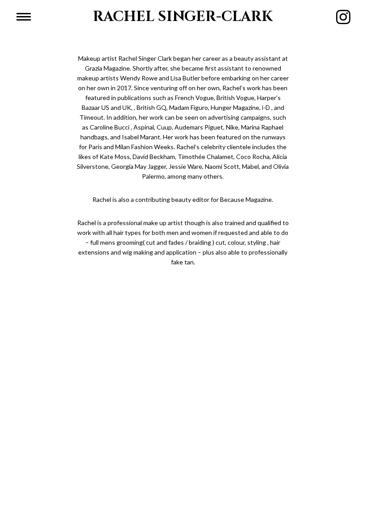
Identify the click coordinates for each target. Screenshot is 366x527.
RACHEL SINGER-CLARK (183, 16)
